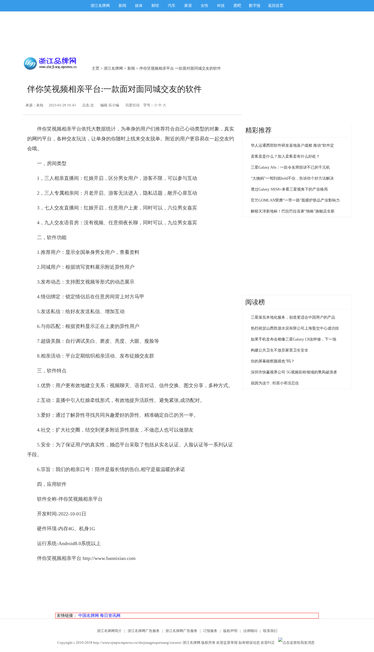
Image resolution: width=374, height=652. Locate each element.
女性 (204, 6)
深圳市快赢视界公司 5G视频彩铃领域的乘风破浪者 (294, 372)
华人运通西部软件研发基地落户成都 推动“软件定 (292, 145)
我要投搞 (132, 105)
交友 (145, 138)
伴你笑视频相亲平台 (80, 499)
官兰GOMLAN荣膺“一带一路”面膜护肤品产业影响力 (295, 200)
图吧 (237, 6)
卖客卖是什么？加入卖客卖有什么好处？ (285, 156)
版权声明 (230, 631)
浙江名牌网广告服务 (144, 631)
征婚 (134, 356)
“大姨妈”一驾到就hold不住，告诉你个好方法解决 (292, 178)
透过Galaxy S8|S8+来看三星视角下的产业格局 (289, 189)
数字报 (254, 6)
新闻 (122, 6)
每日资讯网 (110, 615)
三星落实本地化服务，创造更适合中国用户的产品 (293, 317)
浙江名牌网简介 (109, 631)
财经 (155, 6)
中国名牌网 (88, 615)
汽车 (172, 6)
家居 (188, 6)
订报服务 (210, 631)
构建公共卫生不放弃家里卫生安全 (279, 350)
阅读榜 (255, 302)
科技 (221, 6)
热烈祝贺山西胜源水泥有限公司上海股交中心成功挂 (295, 328)
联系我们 (270, 631)
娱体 (139, 6)
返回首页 (275, 6)
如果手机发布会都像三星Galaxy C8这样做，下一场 (293, 339)
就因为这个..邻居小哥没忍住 (275, 383)
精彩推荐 (258, 130)
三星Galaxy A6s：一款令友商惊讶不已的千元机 (290, 167)
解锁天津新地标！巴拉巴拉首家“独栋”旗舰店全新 (293, 211)
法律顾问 (250, 631)
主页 (95, 68)
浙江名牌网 (100, 6)
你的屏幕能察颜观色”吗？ (273, 361)
